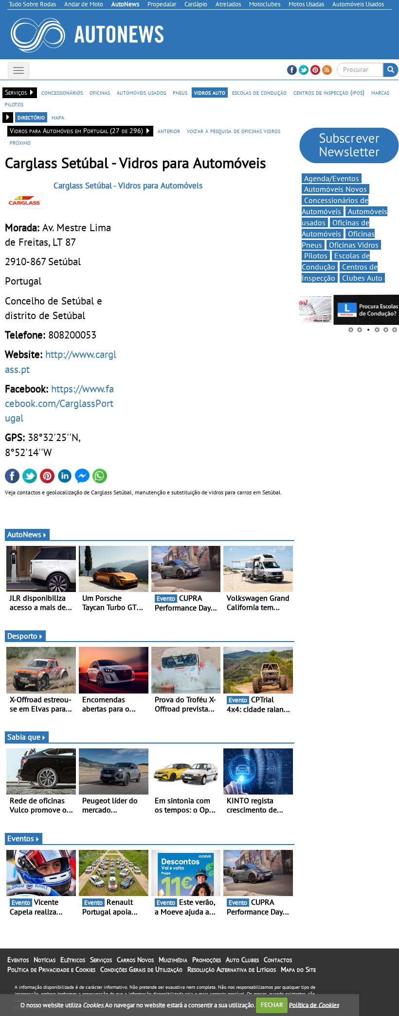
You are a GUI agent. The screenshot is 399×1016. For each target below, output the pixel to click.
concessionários (62, 92)
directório (31, 117)
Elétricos (72, 959)
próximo (20, 142)
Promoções (206, 959)
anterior (169, 130)
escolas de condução (259, 92)
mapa (58, 117)
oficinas (100, 92)
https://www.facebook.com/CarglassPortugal (59, 403)
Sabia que (23, 737)
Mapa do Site (298, 969)
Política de (314, 1004)
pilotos (14, 104)
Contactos (278, 959)
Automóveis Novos (335, 189)
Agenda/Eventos (331, 178)
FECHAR (272, 1004)
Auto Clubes (242, 959)
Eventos (20, 838)
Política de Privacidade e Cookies (51, 969)
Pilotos (315, 255)
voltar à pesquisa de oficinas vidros (233, 130)
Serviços (101, 959)
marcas (380, 92)
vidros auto (209, 92)
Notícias (44, 959)
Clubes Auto (362, 278)
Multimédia (173, 959)
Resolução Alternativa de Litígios (231, 969)
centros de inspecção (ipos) (328, 92)
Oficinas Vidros (354, 245)
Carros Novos (135, 959)
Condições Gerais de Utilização (141, 969)
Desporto (22, 636)
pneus (180, 92)
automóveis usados (141, 92)
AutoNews (24, 534)
